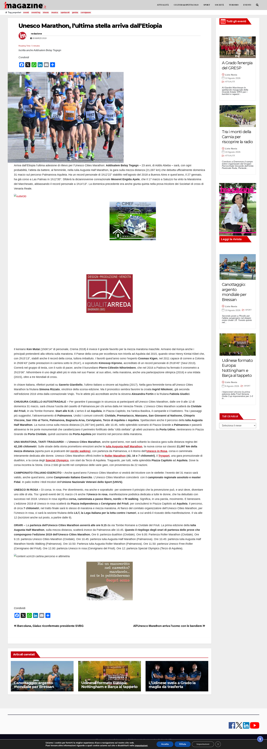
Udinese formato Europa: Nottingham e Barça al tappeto (109, 685)
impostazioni (141, 745)
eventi (26, 12)
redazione (36, 33)
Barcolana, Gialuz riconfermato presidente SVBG (50, 625)
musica (54, 12)
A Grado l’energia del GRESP (237, 65)
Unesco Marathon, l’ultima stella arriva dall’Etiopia (90, 25)
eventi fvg (36, 12)
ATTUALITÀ (163, 5)
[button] (257, 5)
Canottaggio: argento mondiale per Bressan (34, 685)
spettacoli (65, 12)
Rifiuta (182, 744)
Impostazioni (203, 744)
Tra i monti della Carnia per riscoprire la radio (237, 136)
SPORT (206, 5)
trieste (46, 12)
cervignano (86, 12)
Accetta (165, 744)
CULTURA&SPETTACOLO (186, 5)
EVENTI (247, 5)
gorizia (75, 12)
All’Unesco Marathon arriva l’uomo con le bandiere (168, 625)
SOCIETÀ (219, 5)
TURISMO (234, 5)
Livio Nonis (231, 75)
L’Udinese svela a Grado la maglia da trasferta (172, 685)
